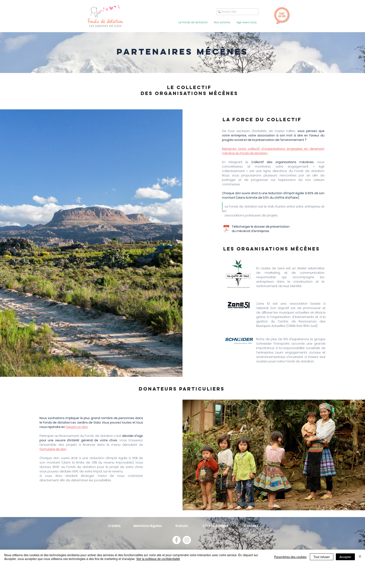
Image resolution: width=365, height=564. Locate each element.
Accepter (345, 557)
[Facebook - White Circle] (176, 540)
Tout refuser (321, 557)
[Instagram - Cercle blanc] (187, 540)
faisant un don (77, 427)
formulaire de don (52, 449)
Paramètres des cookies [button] (290, 557)
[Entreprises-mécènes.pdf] (226, 229)
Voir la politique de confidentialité (158, 559)
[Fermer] (359, 557)
